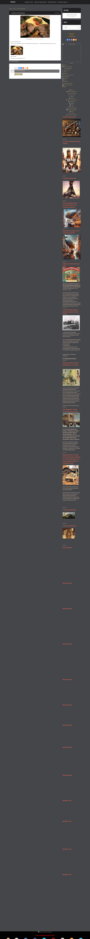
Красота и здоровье (68, 68)
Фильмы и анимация (68, 83)
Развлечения (66, 76)
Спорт (65, 79)
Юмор (65, 86)
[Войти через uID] (19, 68)
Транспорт (66, 81)
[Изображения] (17, 50)
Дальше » (65, 139)
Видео (14, 8)
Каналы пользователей (72, 114)
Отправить (18, 74)
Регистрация (70, 16)
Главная (10, 8)
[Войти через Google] (25, 68)
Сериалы (65, 78)
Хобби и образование (21, 8)
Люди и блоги (72, 94)
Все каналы (72, 113)
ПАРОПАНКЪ (12, 2)
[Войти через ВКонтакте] (21, 68)
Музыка (65, 71)
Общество (66, 73)
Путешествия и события (68, 74)
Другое (65, 65)
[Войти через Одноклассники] (27, 68)
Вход (75, 16)
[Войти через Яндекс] (23, 68)
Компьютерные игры (68, 66)
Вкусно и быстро (39, 39)
